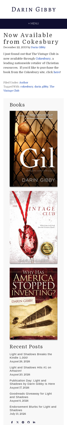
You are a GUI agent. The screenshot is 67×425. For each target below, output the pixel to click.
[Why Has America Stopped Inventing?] (33, 304)
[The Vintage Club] (33, 228)
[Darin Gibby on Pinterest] (23, 422)
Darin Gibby (33, 9)
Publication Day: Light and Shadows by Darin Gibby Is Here (32, 382)
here (57, 72)
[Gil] (33, 149)
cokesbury (26, 86)
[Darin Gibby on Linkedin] (34, 422)
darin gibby (41, 86)
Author (23, 82)
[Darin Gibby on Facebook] (12, 422)
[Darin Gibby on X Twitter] (17, 422)
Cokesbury (43, 58)
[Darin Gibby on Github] (28, 422)
